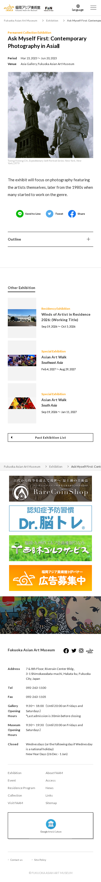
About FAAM (54, 773)
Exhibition (14, 773)
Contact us (16, 859)
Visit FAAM (15, 803)
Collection (15, 795)
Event (12, 780)
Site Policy (40, 859)
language (78, 10)
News (50, 788)
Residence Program (21, 788)
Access (51, 780)
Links (49, 795)
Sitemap (51, 803)
